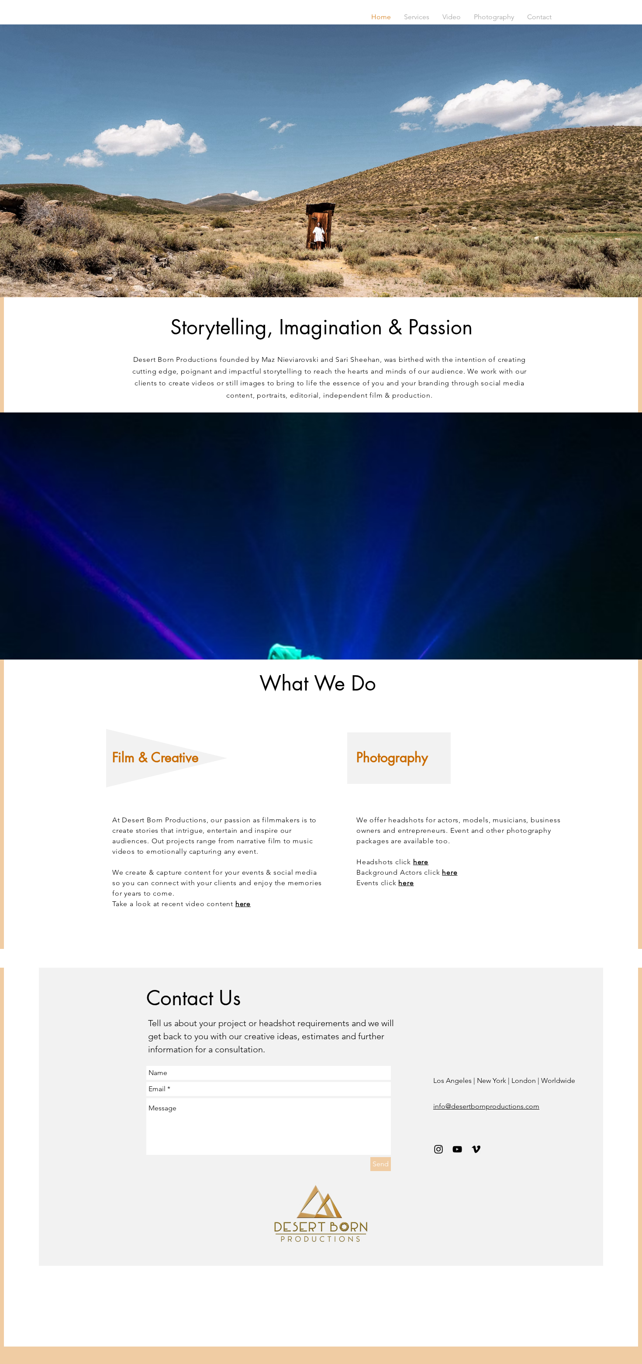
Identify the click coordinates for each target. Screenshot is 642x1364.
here (243, 904)
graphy (408, 757)
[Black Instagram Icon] (438, 1149)
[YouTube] (457, 1149)
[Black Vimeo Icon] (476, 1149)
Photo (372, 757)
